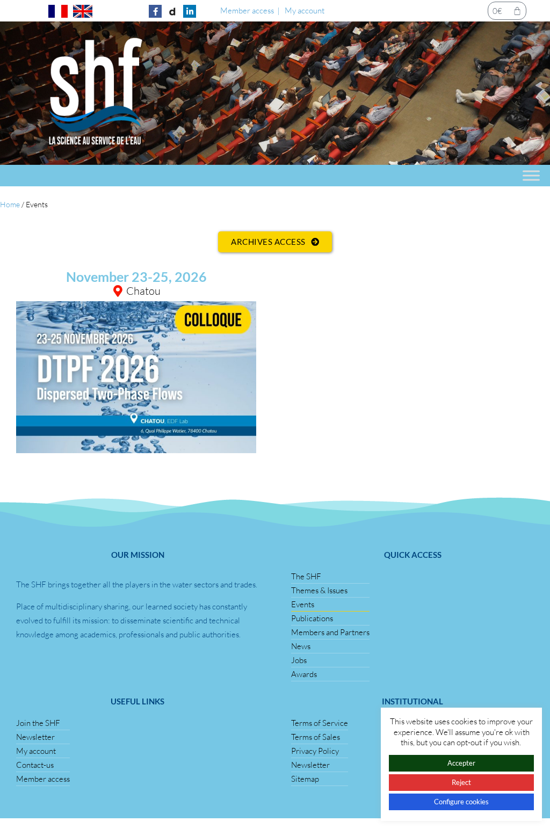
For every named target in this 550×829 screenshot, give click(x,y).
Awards (304, 674)
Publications (312, 618)
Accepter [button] (461, 763)
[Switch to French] (58, 11)
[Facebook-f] (155, 11)
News (300, 646)
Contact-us (35, 765)
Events (302, 604)
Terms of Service (319, 723)
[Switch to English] (82, 11)
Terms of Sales (315, 737)
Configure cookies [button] (461, 801)
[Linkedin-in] (189, 11)
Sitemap (305, 779)
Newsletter (35, 737)
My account (304, 10)
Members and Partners (330, 632)
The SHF (306, 576)
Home (10, 204)
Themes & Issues (319, 590)
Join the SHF (38, 723)
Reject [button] (461, 782)
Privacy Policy (315, 751)
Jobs (299, 660)
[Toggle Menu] (531, 175)
